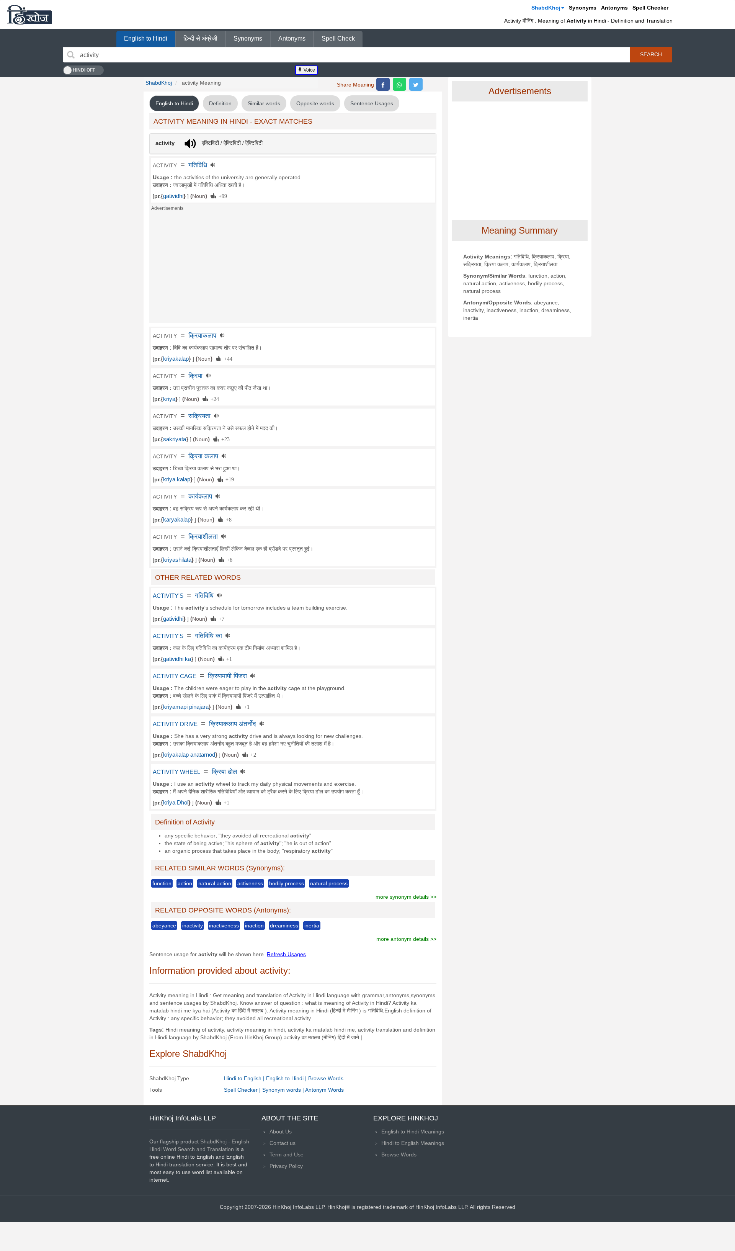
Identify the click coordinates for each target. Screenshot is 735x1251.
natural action (214, 883)
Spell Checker (650, 8)
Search (651, 54)
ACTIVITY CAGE (174, 676)
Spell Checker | (243, 1090)
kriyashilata (177, 559)
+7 (220, 618)
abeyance (164, 925)
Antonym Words (324, 1090)
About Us (281, 1131)
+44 (226, 358)
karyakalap (177, 519)
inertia (311, 925)
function (162, 883)
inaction (254, 925)
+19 (228, 479)
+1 (228, 658)
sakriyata (174, 439)
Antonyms (614, 8)
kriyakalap (176, 358)
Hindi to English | (245, 1078)
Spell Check (338, 38)
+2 (252, 754)
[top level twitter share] (416, 84)
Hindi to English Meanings (412, 1143)
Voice (308, 70)
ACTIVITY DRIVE (175, 724)
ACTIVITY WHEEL (176, 772)
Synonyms (582, 8)
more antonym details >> (406, 939)
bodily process (286, 883)
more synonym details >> (406, 897)
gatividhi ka (177, 659)
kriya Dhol (175, 802)
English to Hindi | (287, 1078)
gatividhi (173, 196)
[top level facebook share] (383, 84)
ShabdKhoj (545, 8)
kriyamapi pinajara (186, 706)
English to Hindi (145, 38)
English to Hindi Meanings (412, 1131)
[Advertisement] (292, 269)
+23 (224, 439)
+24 (213, 398)
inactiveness (224, 925)
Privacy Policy (286, 1166)
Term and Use (287, 1154)
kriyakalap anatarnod (189, 754)
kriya (169, 399)
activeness (250, 883)
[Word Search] (71, 54)
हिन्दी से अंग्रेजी (200, 38)
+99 (221, 195)
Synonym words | (283, 1090)
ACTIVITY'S (168, 595)
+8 (227, 519)
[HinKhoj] (29, 14)
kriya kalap (176, 479)
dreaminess (284, 925)
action (185, 883)
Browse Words (325, 1078)
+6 (228, 559)
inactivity (192, 925)
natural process (329, 883)
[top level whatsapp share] (399, 84)
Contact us (283, 1143)
